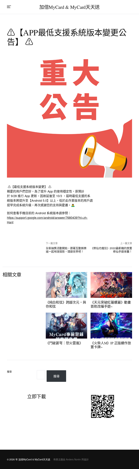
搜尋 (9, 371)
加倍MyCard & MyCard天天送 (69, 7)
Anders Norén (73, 459)
